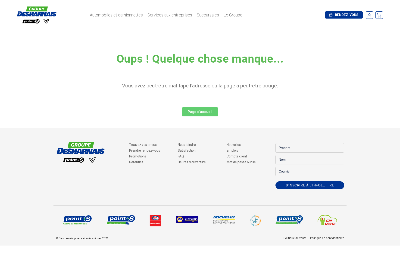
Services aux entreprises (169, 15)
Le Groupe (233, 15)
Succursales (208, 15)
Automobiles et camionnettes (116, 15)
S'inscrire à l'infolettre (310, 185)
